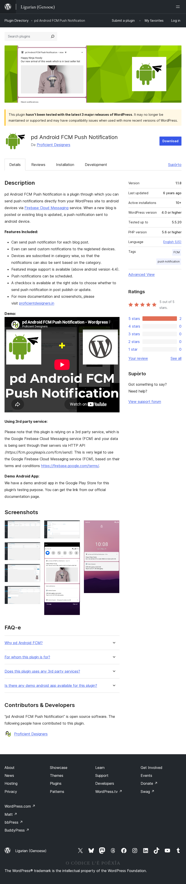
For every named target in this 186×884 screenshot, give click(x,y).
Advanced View (141, 274)
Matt (11, 814)
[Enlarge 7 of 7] (113, 526)
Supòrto (174, 164)
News (9, 775)
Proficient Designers (53, 144)
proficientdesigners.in (36, 303)
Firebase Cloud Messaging (46, 208)
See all (176, 358)
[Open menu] (178, 7)
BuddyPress (17, 830)
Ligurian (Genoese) (30, 851)
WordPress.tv (108, 791)
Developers (104, 783)
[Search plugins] (52, 36)
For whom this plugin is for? (27, 657)
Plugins (55, 783)
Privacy (11, 791)
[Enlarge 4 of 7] (34, 592)
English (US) (172, 242)
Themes (56, 775)
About (10, 767)
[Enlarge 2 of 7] (34, 548)
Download (170, 141)
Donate (149, 783)
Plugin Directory (17, 20)
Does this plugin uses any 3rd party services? (42, 671)
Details (15, 164)
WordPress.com (20, 806)
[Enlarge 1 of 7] (34, 526)
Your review (138, 358)
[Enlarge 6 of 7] (74, 548)
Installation (65, 164)
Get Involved (151, 767)
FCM (177, 252)
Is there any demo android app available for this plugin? (51, 685)
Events (146, 775)
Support (101, 775)
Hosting (11, 783)
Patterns (57, 791)
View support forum (144, 401)
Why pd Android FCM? (24, 643)
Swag (147, 791)
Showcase (58, 767)
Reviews (38, 164)
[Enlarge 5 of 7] (74, 526)
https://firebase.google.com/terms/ (70, 465)
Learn (100, 767)
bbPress (14, 822)
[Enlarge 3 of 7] (34, 570)
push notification (169, 261)
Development (96, 164)
